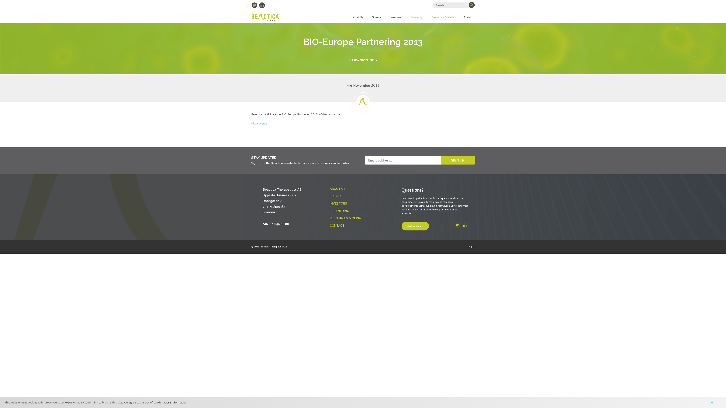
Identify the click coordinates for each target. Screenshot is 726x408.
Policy (471, 247)
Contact (468, 17)
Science (376, 17)
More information (175, 402)
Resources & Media (443, 17)
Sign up (457, 160)
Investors (396, 17)
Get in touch (415, 226)
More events (259, 123)
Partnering (417, 17)
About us (357, 17)
